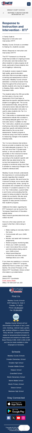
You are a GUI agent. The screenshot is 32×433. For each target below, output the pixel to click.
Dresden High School (16, 363)
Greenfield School (16, 373)
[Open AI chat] (26, 427)
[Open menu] (29, 4)
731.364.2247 (18, 308)
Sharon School (16, 388)
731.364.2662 (17, 310)
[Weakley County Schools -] (7, 4)
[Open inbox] (21, 427)
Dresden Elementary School (16, 359)
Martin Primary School (16, 384)
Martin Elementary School (16, 377)
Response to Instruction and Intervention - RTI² (18, 13)
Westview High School (16, 391)
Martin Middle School (16, 380)
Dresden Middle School (16, 366)
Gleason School (16, 370)
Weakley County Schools (16, 10)
